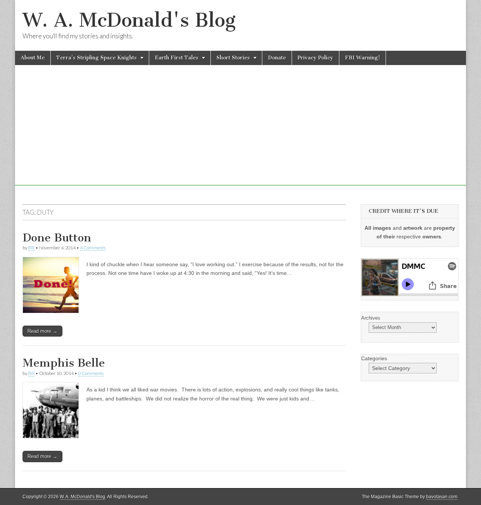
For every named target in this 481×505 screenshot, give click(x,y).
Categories (374, 358)
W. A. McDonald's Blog (129, 20)
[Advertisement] (240, 132)
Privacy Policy (315, 58)
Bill (31, 247)
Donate (277, 58)
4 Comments (93, 247)
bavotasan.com (441, 496)
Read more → (42, 331)
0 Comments (91, 373)
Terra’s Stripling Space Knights (96, 58)
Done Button (57, 237)
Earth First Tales (176, 58)
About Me (33, 58)
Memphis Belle (64, 363)
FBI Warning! (362, 58)
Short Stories (233, 58)
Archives (370, 318)
